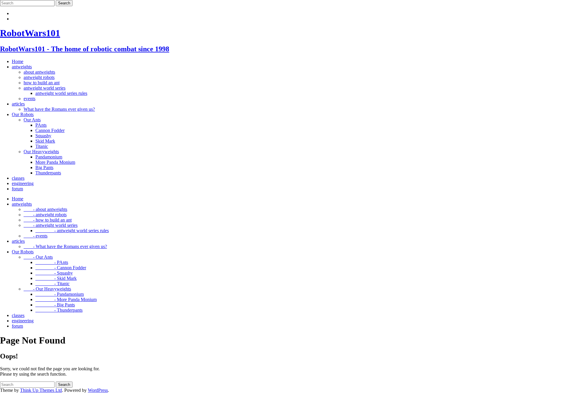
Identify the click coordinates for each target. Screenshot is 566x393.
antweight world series (44, 87)
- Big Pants (55, 304)
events (29, 98)
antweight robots (39, 77)
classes (18, 178)
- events (35, 235)
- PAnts (51, 262)
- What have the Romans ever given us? (65, 246)
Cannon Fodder (50, 130)
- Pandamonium (59, 294)
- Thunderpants (59, 310)
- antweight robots (45, 214)
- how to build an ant (48, 219)
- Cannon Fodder (60, 267)
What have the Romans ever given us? (59, 109)
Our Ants (32, 119)
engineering (23, 183)
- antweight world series (51, 225)
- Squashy (54, 272)
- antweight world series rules (72, 230)
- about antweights (45, 209)
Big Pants (44, 167)
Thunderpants (48, 172)
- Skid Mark (56, 278)
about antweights (39, 72)
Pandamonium (48, 156)
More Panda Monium (55, 162)
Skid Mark (45, 140)
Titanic (41, 146)
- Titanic (52, 283)
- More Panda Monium (66, 299)
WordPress (98, 390)
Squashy (43, 135)
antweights (22, 66)
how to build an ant (42, 82)
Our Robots (23, 114)
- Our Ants (38, 257)
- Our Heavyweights (47, 288)
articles (18, 103)
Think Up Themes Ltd (41, 390)
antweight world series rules (61, 93)
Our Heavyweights (41, 151)
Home (17, 61)
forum (17, 188)
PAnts (41, 125)
